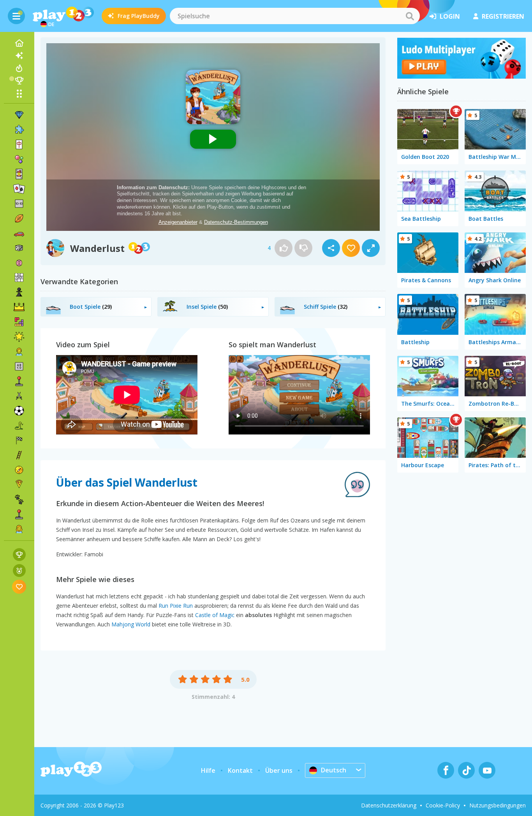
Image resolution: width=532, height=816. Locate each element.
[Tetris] (19, 322)
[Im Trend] (19, 68)
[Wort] (19, 366)
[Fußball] (19, 410)
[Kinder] (19, 351)
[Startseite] (19, 43)
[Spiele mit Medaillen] (19, 570)
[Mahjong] (19, 144)
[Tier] (19, 499)
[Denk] (19, 262)
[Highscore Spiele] (19, 554)
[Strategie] (19, 307)
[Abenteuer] (19, 470)
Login (450, 16)
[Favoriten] (19, 586)
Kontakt (240, 770)
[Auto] (19, 233)
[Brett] (19, 248)
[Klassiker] (19, 425)
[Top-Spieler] (19, 80)
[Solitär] (19, 188)
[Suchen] (410, 16)
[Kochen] (19, 484)
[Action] (19, 396)
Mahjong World (130, 624)
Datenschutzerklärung (388, 805)
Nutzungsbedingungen (497, 805)
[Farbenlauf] (461, 76)
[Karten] (19, 174)
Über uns (278, 770)
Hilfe (208, 770)
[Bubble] (19, 159)
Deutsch (333, 770)
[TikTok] (466, 770)
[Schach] (19, 292)
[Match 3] (19, 114)
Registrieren (503, 16)
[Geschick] (19, 455)
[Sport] (19, 218)
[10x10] (19, 203)
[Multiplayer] (19, 514)
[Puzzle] (19, 129)
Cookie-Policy (443, 805)
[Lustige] (19, 336)
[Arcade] (19, 381)
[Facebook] (445, 770)
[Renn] (19, 440)
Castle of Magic (214, 615)
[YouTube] (487, 770)
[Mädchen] (19, 529)
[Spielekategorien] (19, 93)
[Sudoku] (19, 277)
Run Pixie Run (176, 605)
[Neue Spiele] (19, 55)
